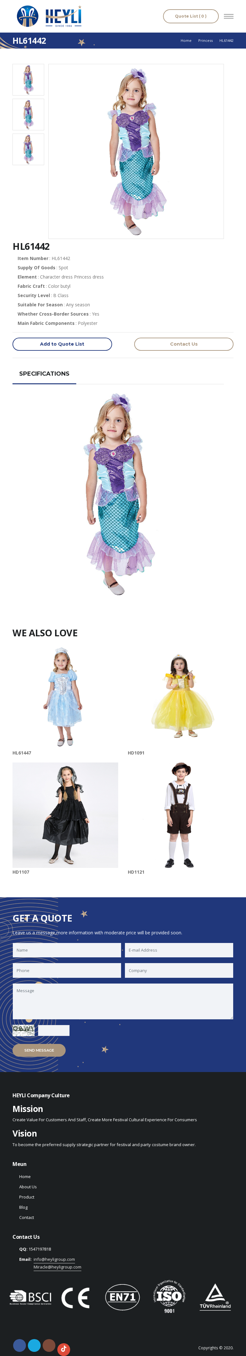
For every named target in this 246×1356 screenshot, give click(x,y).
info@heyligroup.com (54, 1259)
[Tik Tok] (63, 1349)
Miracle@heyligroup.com (57, 1267)
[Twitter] (34, 1345)
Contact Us (184, 344)
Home (186, 40)
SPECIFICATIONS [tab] (44, 373)
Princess (205, 40)
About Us (28, 1187)
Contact (26, 1217)
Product (26, 1197)
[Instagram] (49, 1345)
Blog (23, 1207)
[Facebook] (19, 1345)
